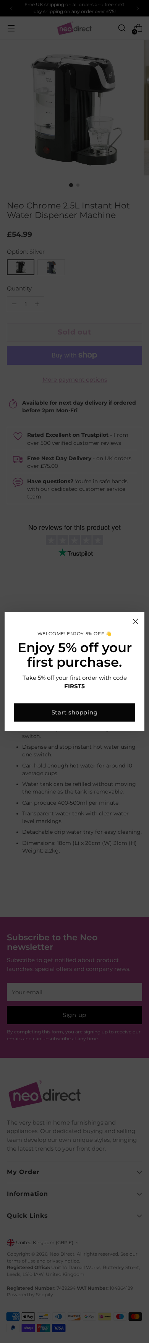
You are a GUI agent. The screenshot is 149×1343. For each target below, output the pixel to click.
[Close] (135, 621)
